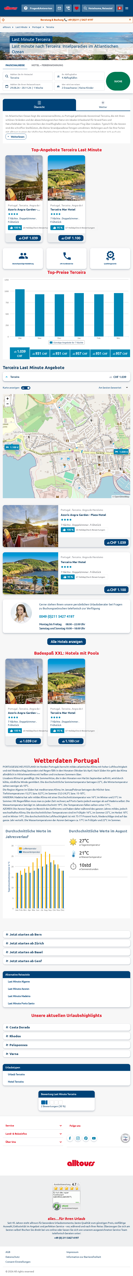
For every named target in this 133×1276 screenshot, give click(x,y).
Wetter (103, 106)
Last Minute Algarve (19, 981)
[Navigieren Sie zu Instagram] (78, 1138)
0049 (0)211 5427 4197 (56, 616)
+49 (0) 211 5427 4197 (66, 1237)
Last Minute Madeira (19, 996)
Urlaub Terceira (16, 1074)
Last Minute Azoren (18, 988)
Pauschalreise (15, 65)
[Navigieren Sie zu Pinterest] (86, 1138)
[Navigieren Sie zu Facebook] (70, 1138)
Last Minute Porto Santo (21, 1003)
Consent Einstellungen (18, 1261)
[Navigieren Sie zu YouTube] (94, 1138)
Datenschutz (13, 1256)
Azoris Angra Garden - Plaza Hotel (24, 209)
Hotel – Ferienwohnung (47, 65)
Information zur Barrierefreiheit (83, 1256)
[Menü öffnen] (127, 8)
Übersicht (39, 106)
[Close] (130, 19)
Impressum (72, 1251)
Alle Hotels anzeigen (66, 641)
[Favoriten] (76, 8)
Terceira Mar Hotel (62, 209)
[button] (12, 444)
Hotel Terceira (16, 1081)
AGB (8, 1251)
